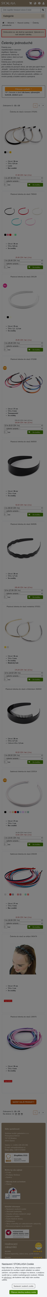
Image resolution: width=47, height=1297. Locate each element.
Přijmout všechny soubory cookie (23, 1292)
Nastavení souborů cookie (24, 1286)
